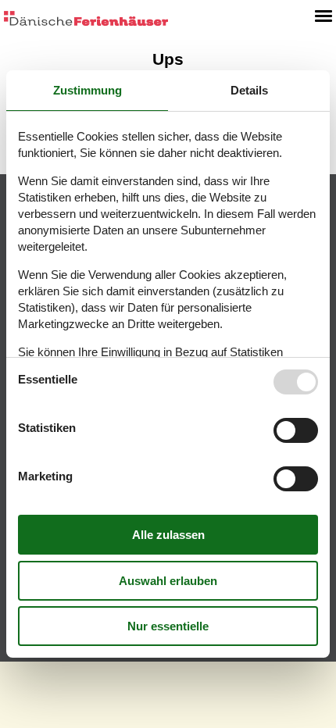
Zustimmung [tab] (87, 90)
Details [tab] (249, 90)
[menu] (323, 15)
